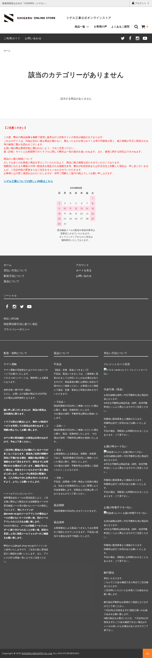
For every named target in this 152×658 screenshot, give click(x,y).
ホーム (7, 50)
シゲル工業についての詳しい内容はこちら (28, 181)
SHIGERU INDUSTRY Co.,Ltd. (37, 653)
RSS (6, 318)
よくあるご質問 (120, 26)
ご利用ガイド (12, 38)
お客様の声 (100, 26)
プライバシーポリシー (17, 329)
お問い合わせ (33, 38)
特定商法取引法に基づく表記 (20, 323)
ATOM (15, 318)
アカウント (141, 3)
